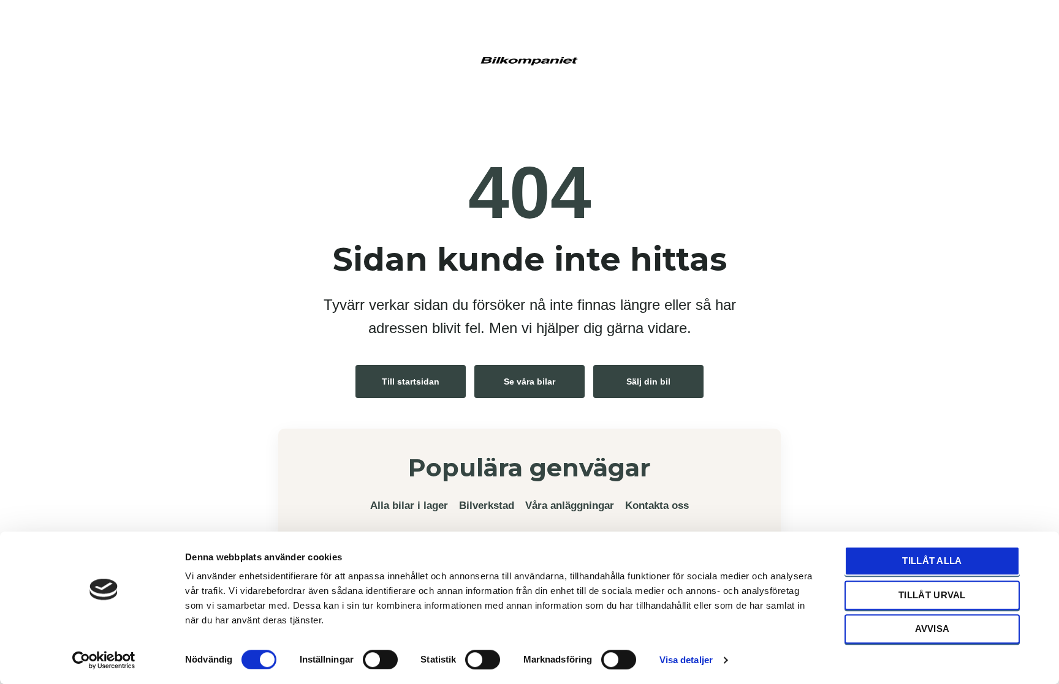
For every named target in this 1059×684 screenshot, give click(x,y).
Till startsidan (410, 381)
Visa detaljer (686, 660)
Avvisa (932, 628)
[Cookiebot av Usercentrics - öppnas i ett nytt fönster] (104, 660)
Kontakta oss (657, 505)
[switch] (380, 659)
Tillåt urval (932, 595)
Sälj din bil (648, 381)
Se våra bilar (529, 381)
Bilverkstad (486, 505)
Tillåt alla (932, 560)
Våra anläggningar (569, 505)
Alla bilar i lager (409, 505)
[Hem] (529, 59)
